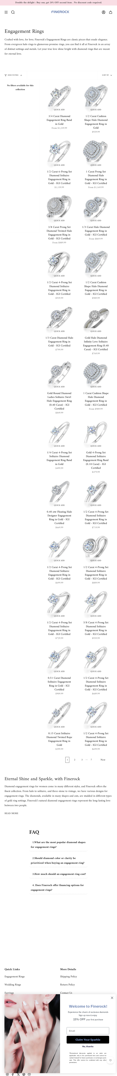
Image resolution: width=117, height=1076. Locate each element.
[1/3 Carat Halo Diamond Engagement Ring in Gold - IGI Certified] (95, 209)
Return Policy (67, 984)
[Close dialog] (110, 997)
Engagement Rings (15, 976)
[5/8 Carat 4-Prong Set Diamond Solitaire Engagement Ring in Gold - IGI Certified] (95, 604)
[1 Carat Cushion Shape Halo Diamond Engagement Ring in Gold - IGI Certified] (95, 375)
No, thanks (86, 1046)
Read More (11, 813)
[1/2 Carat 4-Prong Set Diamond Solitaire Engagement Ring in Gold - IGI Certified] (59, 264)
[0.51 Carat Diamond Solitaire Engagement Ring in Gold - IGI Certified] (59, 660)
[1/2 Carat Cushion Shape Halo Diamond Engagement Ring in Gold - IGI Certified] (95, 264)
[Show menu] (6, 12)
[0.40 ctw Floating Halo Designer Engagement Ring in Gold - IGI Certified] (59, 494)
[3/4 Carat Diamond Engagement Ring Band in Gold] (59, 98)
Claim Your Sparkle (86, 1040)
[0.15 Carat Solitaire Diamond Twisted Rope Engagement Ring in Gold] (59, 715)
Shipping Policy (68, 976)
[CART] (110, 12)
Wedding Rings (13, 984)
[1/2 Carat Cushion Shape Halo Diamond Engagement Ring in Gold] (95, 98)
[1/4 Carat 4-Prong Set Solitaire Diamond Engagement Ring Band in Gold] (59, 434)
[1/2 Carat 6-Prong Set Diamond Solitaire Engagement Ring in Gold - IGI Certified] (59, 153)
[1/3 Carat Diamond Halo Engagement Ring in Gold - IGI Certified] (59, 320)
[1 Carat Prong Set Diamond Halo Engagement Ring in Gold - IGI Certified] (95, 153)
